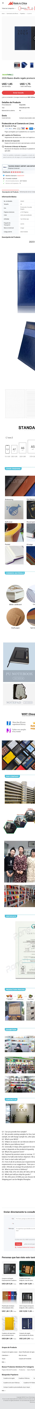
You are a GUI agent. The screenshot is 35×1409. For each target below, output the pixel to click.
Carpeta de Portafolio (25, 1359)
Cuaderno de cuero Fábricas (11, 1383)
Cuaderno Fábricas (24, 1378)
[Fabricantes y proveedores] (17, 3)
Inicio (3, 13)
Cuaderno (29, 13)
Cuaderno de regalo (9, 1378)
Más (3, 1390)
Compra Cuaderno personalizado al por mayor (16, 1387)
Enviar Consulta (18, 93)
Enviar (18, 1244)
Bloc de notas (23, 1355)
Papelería (22, 13)
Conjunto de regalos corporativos (10, 1352)
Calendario (5, 1355)
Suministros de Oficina (12, 13)
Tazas (3, 1359)
